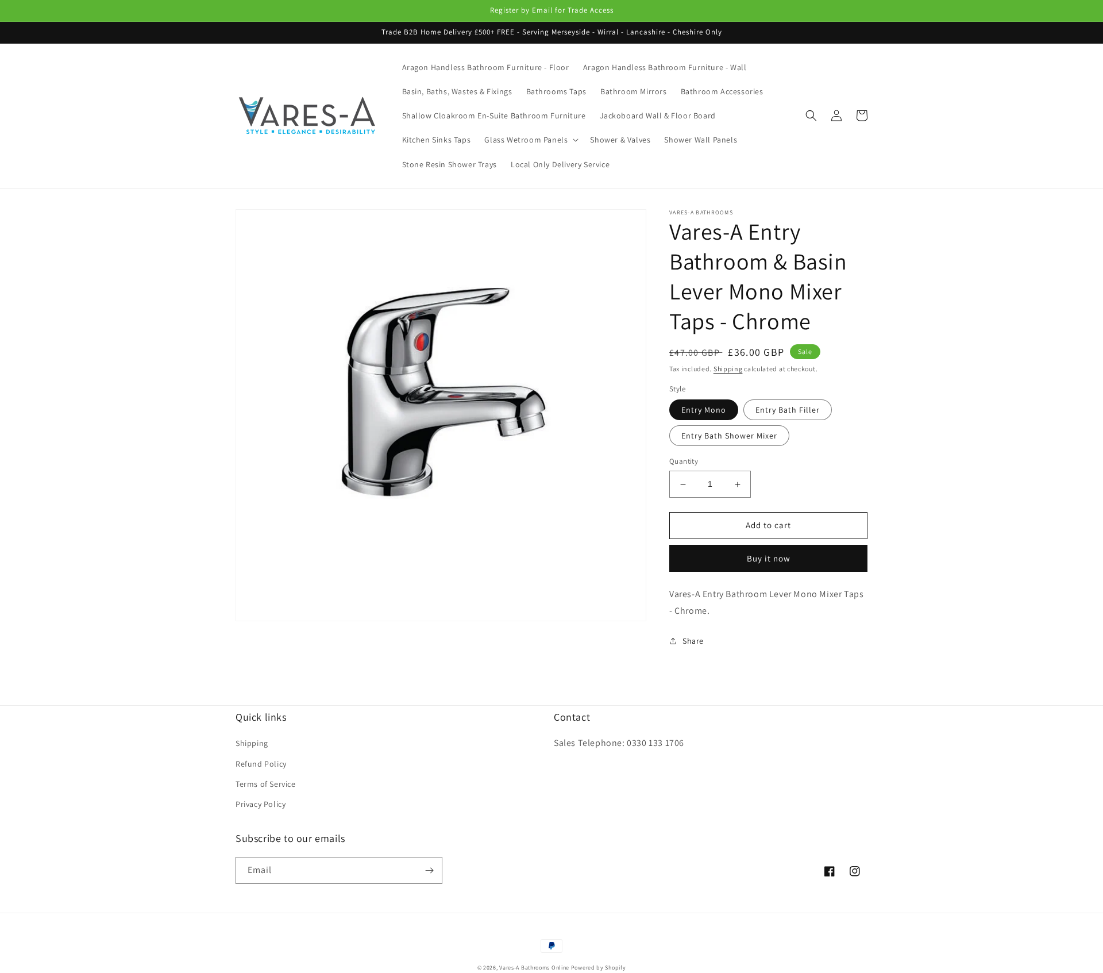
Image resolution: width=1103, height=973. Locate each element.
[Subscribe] (429, 870)
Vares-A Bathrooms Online (535, 967)
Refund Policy (261, 764)
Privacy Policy (261, 804)
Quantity (683, 462)
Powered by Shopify (598, 967)
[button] (530, 140)
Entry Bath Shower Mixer (729, 436)
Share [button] (693, 641)
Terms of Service (266, 784)
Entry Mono (703, 410)
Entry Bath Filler (787, 410)
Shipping (728, 368)
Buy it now (768, 558)
